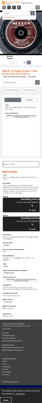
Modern (6, 245)
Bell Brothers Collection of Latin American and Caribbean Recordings (21, 116)
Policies (4, 361)
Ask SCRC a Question (8, 338)
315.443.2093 (6, 329)
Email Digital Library (8, 335)
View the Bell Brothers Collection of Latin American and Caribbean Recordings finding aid (20, 288)
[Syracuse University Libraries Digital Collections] (21, 2)
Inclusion (5, 369)
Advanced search (9, 17)
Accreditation (6, 372)
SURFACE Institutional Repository (12, 350)
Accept (6, 400)
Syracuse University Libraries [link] (13, 324)
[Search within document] (37, 82)
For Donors (6, 375)
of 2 (24, 62)
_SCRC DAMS (32, 77)
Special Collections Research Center (13, 347)
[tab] (13, 100)
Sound (6, 266)
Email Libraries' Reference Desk (12, 341)
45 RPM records (9, 273)
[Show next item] (29, 62)
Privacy (4, 364)
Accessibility (6, 367)
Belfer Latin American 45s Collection (14, 77)
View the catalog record (11, 295)
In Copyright (8, 302)
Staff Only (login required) (10, 382)
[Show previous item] (12, 62)
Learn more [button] (20, 394)
